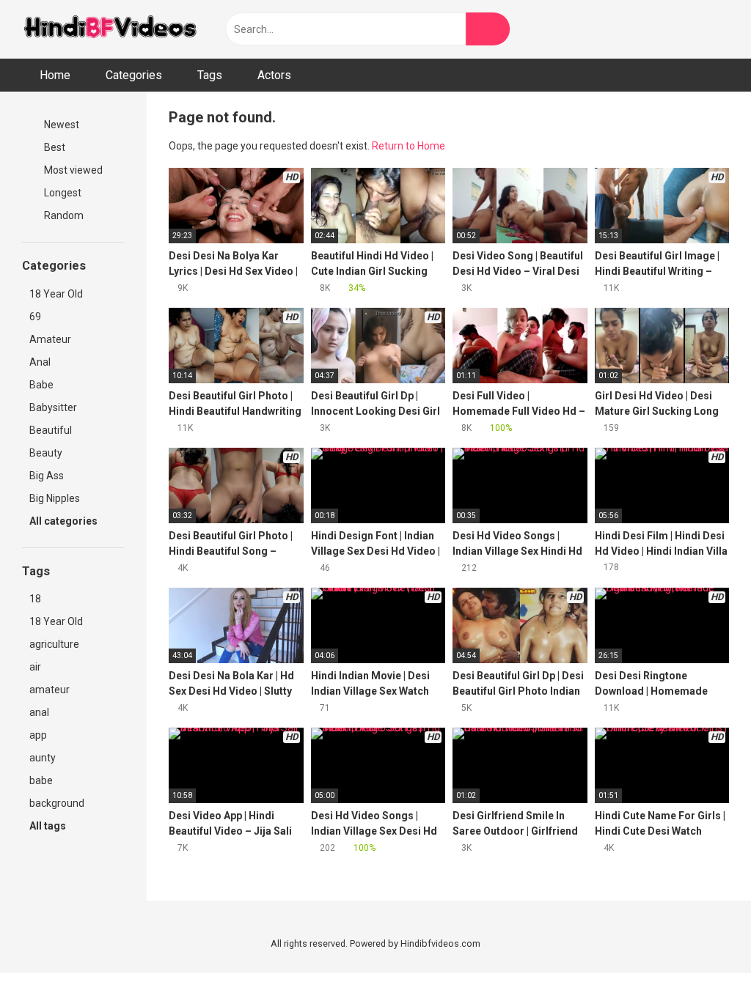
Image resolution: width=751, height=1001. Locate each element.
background (56, 803)
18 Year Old (56, 294)
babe (41, 780)
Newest (60, 124)
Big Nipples (54, 498)
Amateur (50, 339)
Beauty (45, 453)
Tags (209, 75)
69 (35, 316)
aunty (42, 758)
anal (39, 712)
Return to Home (408, 146)
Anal (40, 362)
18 (35, 599)
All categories (64, 521)
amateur (49, 689)
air (35, 667)
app (38, 735)
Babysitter (53, 407)
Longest (61, 193)
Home (55, 75)
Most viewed (72, 170)
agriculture (54, 644)
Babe (41, 385)
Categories (134, 75)
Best (53, 147)
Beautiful (50, 430)
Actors (274, 75)
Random (63, 215)
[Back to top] (703, 957)
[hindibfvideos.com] (110, 29)
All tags (48, 826)
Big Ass (46, 475)
